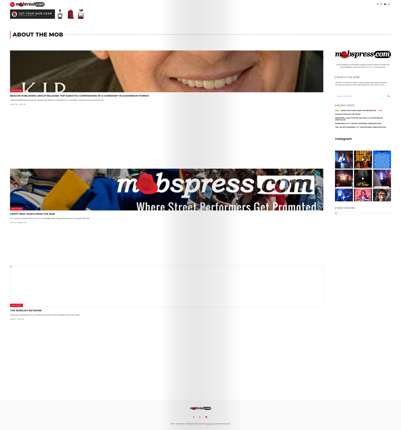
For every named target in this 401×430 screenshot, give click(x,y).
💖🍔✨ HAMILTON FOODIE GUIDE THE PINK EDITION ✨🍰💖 (358, 110)
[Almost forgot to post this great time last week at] (344, 179)
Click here (369, 67)
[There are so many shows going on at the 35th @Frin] (382, 198)
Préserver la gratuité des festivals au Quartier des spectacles (359, 119)
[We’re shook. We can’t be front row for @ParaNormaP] (363, 198)
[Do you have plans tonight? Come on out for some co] (363, 160)
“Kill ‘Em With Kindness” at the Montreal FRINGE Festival (360, 127)
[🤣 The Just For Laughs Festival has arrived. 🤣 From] (382, 160)
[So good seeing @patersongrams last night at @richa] (382, 179)
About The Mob (16, 90)
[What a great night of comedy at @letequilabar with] (344, 160)
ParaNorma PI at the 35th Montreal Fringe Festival (358, 123)
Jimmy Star (13, 104)
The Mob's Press (209, 424)
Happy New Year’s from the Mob (32, 214)
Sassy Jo (13, 222)
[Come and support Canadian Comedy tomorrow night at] (363, 179)
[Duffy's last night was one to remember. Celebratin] (344, 198)
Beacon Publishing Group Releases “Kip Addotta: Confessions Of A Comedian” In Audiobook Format (79, 95)
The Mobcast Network (26, 310)
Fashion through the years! (347, 114)
